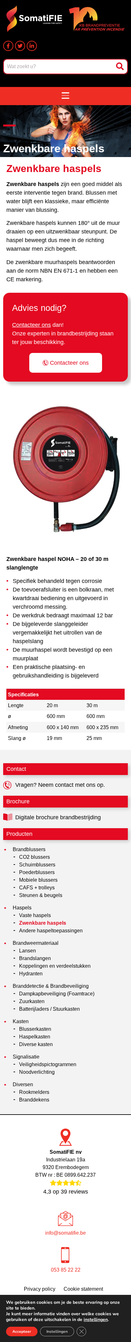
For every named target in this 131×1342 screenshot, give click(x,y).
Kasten (21, 1021)
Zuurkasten (32, 1001)
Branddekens (34, 1099)
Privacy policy (39, 1289)
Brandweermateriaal (36, 943)
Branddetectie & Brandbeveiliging (51, 986)
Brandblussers (29, 849)
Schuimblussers (37, 864)
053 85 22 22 (65, 1270)
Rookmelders (34, 1092)
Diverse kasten (36, 1044)
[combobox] (59, 67)
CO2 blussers (34, 857)
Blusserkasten (35, 1029)
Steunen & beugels (40, 895)
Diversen (23, 1084)
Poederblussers (37, 872)
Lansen (27, 950)
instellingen (96, 1320)
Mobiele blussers (38, 880)
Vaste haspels (35, 915)
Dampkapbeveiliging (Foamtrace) (56, 993)
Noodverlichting (37, 1072)
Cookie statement (83, 1289)
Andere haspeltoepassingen (51, 930)
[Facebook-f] (8, 46)
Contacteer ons (31, 325)
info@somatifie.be (65, 1233)
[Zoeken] (120, 67)
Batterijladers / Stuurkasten (49, 1009)
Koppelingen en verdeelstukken (55, 966)
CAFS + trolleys (37, 887)
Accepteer (21, 1331)
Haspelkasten (34, 1036)
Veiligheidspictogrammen (47, 1064)
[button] (65, 96)
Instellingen (57, 1331)
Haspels (22, 907)
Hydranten (31, 973)
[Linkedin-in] (32, 46)
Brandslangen (35, 958)
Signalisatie (26, 1056)
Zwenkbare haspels (42, 923)
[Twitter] (20, 46)
